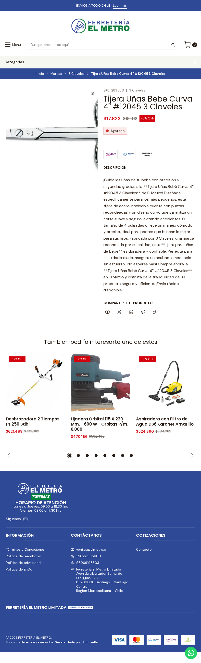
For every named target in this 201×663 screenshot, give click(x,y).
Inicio (40, 74)
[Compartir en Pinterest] (143, 312)
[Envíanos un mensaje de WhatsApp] (191, 653)
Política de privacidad (23, 562)
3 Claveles (76, 74)
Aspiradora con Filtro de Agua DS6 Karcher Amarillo (165, 421)
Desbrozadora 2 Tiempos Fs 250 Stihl (33, 421)
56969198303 (87, 562)
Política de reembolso (23, 556)
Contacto (144, 549)
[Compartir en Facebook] (107, 312)
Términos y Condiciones (25, 549)
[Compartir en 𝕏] (119, 312)
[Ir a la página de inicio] (100, 26)
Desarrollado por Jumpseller (77, 642)
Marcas (56, 74)
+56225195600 (88, 556)
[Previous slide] (9, 455)
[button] (70, 455)
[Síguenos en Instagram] (25, 519)
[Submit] (173, 45)
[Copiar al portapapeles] (155, 312)
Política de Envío (19, 569)
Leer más (120, 5)
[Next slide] (191, 455)
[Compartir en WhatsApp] (131, 312)
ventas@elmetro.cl (91, 549)
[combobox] (102, 45)
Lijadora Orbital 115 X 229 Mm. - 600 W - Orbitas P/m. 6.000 (99, 424)
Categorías (14, 62)
